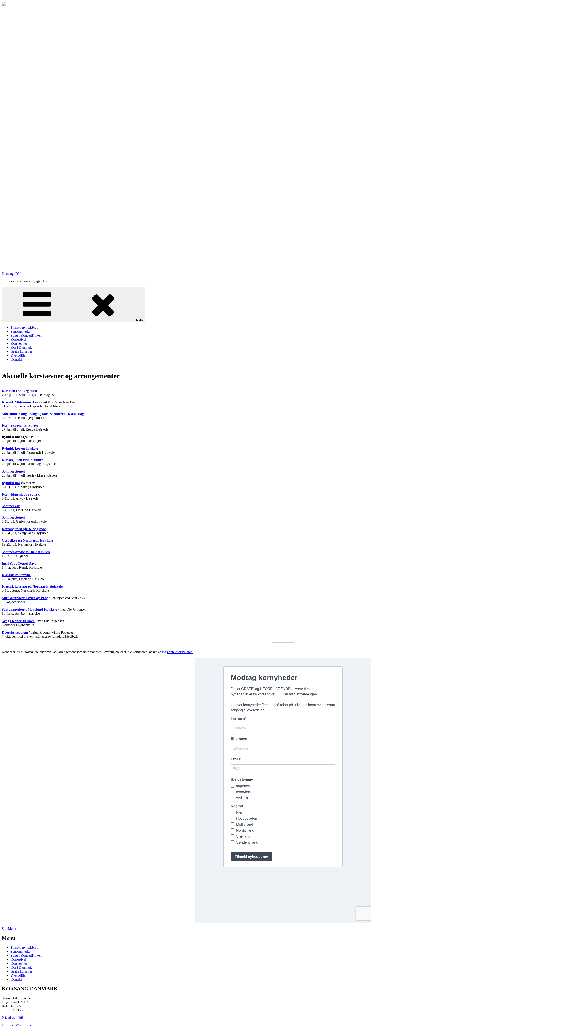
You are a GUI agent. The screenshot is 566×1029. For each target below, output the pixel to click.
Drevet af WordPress (16, 1025)
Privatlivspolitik (13, 1017)
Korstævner (19, 343)
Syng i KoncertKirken (26, 335)
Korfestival (18, 339)
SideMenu (9, 929)
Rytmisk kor (11, 483)
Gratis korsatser (21, 351)
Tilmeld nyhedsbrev (24, 327)
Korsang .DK (11, 274)
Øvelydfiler (19, 355)
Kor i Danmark (21, 347)
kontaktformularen (180, 652)
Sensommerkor (21, 331)
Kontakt (16, 359)
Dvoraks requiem (15, 632)
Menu (139, 319)
